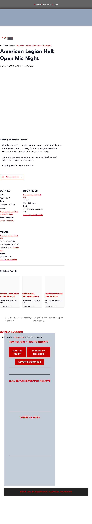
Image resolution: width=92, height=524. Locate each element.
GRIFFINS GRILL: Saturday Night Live (30, 295)
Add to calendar (12, 177)
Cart (56, 4)
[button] (5, 38)
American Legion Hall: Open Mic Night (9, 213)
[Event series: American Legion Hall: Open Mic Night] (56, 306)
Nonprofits (10, 220)
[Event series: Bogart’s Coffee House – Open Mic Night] (11, 306)
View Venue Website (8, 259)
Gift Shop (47, 4)
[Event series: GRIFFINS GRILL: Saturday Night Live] (33, 306)
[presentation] (10, 283)
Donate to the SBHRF (38, 352)
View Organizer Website (33, 215)
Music (2, 220)
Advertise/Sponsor (29, 362)
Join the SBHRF (17, 352)
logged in (19, 337)
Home (38, 4)
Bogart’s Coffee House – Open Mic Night (9, 295)
